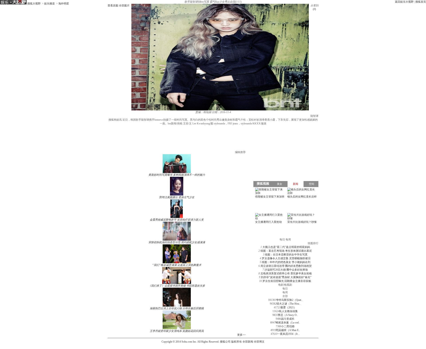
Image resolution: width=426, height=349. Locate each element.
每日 (285, 288)
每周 (285, 292)
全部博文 (259, 341)
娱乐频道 (49, 3)
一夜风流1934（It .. (288, 333)
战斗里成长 (287, 318)
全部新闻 (248, 341)
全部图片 (124, 5)
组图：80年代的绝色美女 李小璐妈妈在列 (286, 262)
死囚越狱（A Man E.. (288, 330)
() (314, 9)
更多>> (241, 334)
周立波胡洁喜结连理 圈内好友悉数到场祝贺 (286, 265)
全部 (285, 296)
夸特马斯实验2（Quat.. (289, 299)
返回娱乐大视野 (404, 1)
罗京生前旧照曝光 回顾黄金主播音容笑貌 (286, 281)
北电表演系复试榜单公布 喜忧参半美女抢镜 (286, 273)
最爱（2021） (288, 307)
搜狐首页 (420, 1)
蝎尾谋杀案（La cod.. (288, 322)
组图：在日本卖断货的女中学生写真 (286, 254)
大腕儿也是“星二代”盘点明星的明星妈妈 (286, 247)
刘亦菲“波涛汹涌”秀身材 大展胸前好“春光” (286, 277)
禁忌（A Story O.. (288, 315)
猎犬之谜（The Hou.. (288, 303)
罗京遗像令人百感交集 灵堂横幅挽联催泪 (286, 258)
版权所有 (236, 341)
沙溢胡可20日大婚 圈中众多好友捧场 (286, 269)
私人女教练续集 (288, 311)
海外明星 (63, 3)
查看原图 (113, 5)
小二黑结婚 (287, 326)
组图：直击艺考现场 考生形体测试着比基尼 (286, 250)
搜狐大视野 (34, 3)
